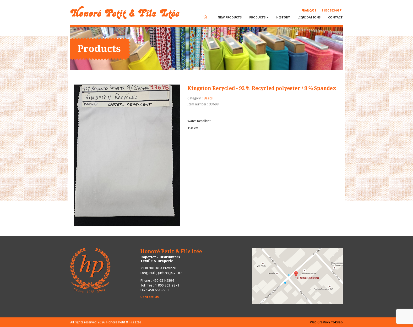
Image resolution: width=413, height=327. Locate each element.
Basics (208, 98)
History (283, 17)
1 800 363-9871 (332, 10)
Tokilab (337, 322)
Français (308, 10)
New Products (230, 17)
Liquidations (309, 17)
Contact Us (149, 297)
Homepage (205, 16)
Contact (335, 17)
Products (257, 17)
